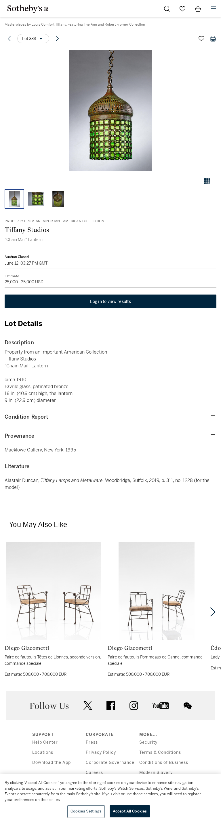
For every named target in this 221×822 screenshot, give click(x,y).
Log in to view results (110, 301)
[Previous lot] (9, 38)
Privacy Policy (101, 752)
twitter (87, 705)
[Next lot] (57, 38)
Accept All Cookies (130, 811)
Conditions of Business (163, 762)
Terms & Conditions (160, 752)
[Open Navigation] (213, 8)
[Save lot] (201, 38)
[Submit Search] (167, 9)
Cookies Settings (86, 811)
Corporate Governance (110, 762)
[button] (110, 110)
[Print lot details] (213, 38)
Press (92, 742)
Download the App (51, 762)
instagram (133, 705)
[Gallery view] (207, 181)
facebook (110, 705)
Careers (94, 772)
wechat (188, 706)
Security (148, 742)
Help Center (45, 742)
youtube (161, 705)
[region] (110, 798)
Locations (42, 752)
